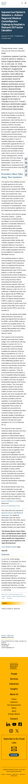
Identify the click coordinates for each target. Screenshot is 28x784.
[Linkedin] (8, 725)
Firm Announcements (14, 705)
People (14, 673)
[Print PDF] (26, 171)
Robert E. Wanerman (7, 635)
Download (9, 598)
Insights (14, 688)
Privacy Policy (15, 774)
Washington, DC (5, 644)
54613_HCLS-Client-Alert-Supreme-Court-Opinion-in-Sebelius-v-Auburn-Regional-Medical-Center (13, 596)
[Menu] (25, 3)
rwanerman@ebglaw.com (10, 506)
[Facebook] (20, 725)
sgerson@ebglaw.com (9, 501)
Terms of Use (22, 774)
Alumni (14, 711)
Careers (14, 699)
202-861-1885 (4, 646)
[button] (26, 159)
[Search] (22, 3)
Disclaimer (9, 774)
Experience (14, 702)
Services (14, 678)
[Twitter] (17, 732)
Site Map (3, 774)
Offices (14, 708)
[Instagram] (11, 732)
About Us (14, 694)
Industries (14, 683)
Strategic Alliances (14, 714)
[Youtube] (14, 726)
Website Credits (14, 775)
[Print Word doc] (26, 175)
